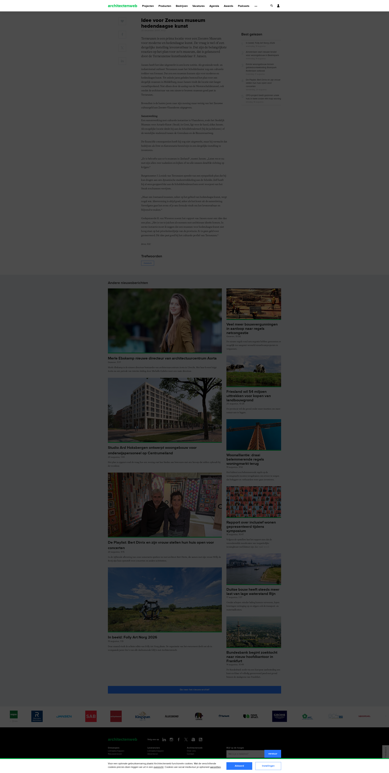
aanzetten (215, 767)
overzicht (159, 767)
